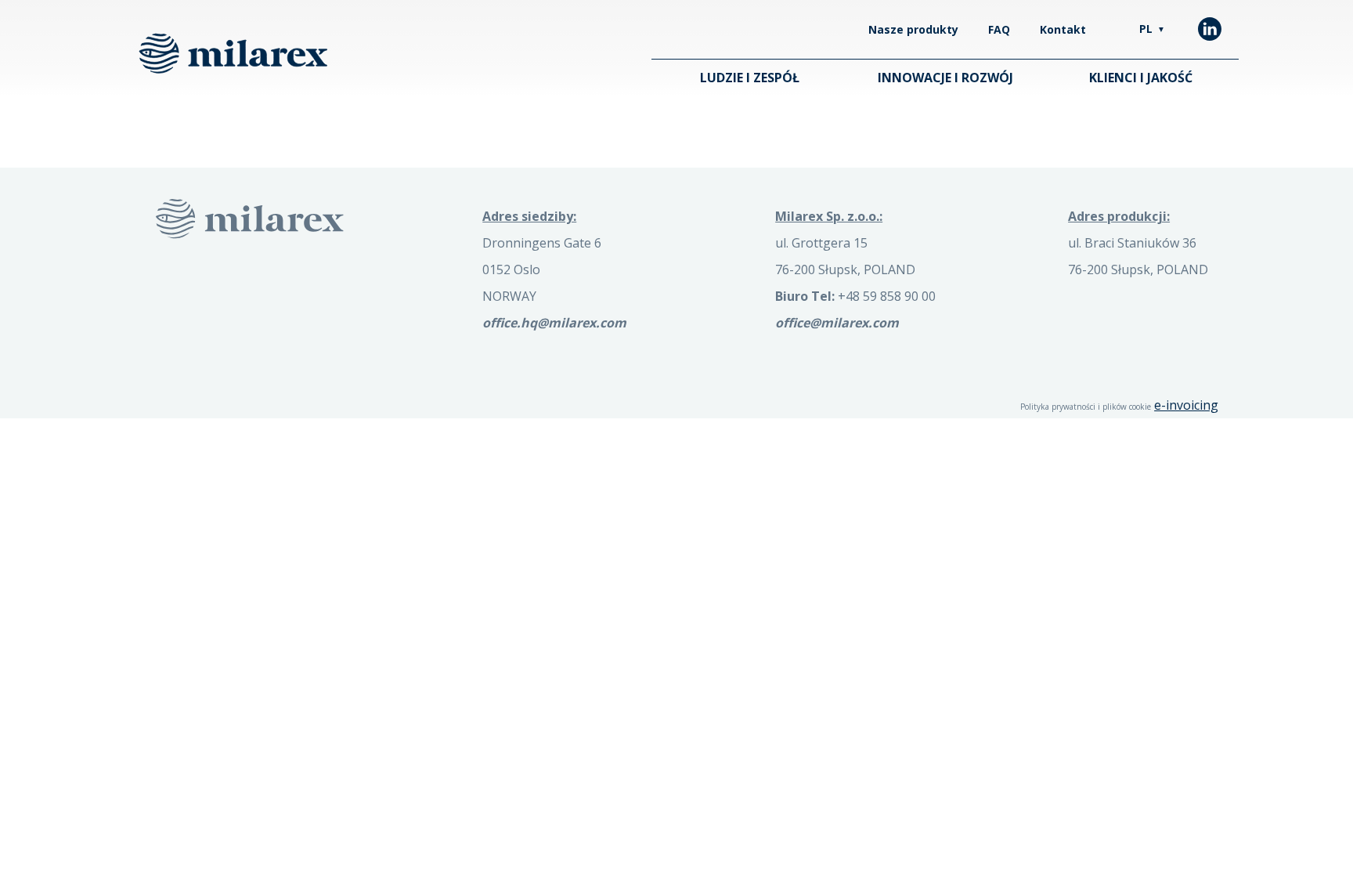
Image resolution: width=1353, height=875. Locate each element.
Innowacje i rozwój (945, 77)
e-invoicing (1186, 405)
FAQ (999, 29)
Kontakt (1063, 29)
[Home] (233, 53)
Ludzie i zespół (749, 77)
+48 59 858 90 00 (855, 296)
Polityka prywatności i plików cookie (1085, 406)
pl (1152, 28)
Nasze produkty (913, 29)
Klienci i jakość (1140, 77)
